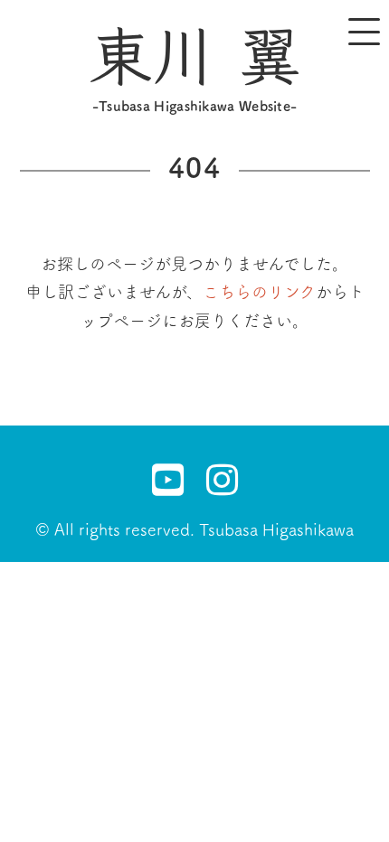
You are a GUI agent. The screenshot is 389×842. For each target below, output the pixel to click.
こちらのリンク (259, 292)
